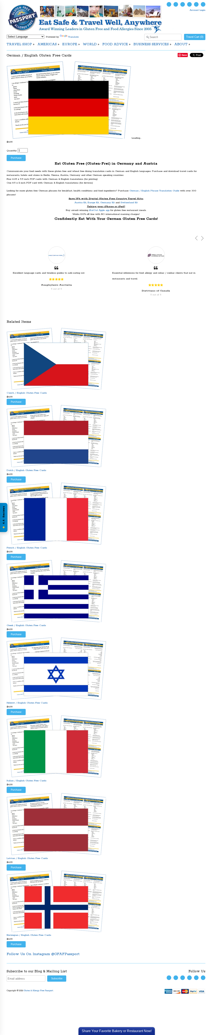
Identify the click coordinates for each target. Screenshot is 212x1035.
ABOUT (181, 44)
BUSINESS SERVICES (151, 44)
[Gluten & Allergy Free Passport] (92, 32)
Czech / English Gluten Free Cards (27, 392)
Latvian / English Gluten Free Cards (27, 858)
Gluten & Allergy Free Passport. (39, 990)
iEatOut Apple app (99, 210)
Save (184, 54)
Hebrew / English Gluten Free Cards (27, 702)
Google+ (203, 4)
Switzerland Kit (129, 202)
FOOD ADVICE (115, 44)
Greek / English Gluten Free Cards (26, 625)
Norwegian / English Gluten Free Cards (29, 935)
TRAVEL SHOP (19, 44)
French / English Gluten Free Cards (27, 547)
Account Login (197, 10)
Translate (73, 36)
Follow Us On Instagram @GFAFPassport (43, 954)
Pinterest (196, 4)
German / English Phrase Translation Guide (154, 190)
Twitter (169, 4)
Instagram (189, 4)
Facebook (175, 4)
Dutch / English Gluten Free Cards (26, 470)
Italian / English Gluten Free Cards (26, 780)
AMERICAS (47, 44)
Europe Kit (93, 202)
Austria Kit (80, 202)
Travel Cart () (194, 36)
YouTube (182, 4)
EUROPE (69, 44)
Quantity (12, 150)
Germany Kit (107, 202)
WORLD (90, 44)
